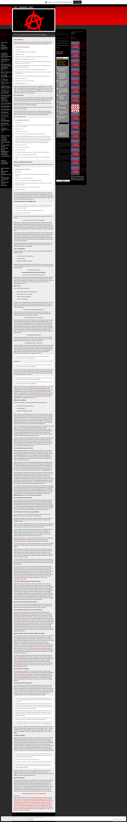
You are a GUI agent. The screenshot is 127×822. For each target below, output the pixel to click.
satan (50, 805)
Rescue (34, 805)
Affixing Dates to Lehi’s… (83, 47)
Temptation (50, 806)
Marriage (20, 803)
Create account (4, 42)
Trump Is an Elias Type (6, 109)
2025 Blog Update (4, 82)
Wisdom (41, 808)
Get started (77, 2)
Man (50, 802)
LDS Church (3, 137)
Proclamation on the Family (20, 579)
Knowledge (38, 802)
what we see (44, 607)
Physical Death (49, 803)
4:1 (27, 767)
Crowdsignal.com (62, 134)
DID (47, 799)
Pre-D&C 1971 (4, 140)
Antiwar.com (3, 160)
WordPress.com (4, 48)
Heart (21, 802)
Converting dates (4, 112)
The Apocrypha (4, 154)
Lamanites (43, 802)
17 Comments (27, 809)
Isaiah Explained (4, 152)
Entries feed (3, 45)
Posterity (15, 805)
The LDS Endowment (5, 155)
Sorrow (26, 806)
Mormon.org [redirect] (5, 135)
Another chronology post (6, 71)
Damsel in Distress (38, 799)
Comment (60, 160)
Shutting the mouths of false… (84, 100)
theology (15, 808)
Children (18, 799)
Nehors (29, 803)
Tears (36, 806)
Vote (62, 128)
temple (39, 806)
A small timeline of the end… (84, 55)
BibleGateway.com (5, 151)
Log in (2, 44)
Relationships (29, 805)
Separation (22, 806)
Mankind (15, 803)
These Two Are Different (6, 103)
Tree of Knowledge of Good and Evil (25, 808)
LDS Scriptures (4, 138)
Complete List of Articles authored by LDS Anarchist (34, 793)
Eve (22, 800)
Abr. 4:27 (38, 379)
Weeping (35, 808)
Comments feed (4, 47)
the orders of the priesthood (24, 675)
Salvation (46, 805)
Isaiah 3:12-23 (44, 674)
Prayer (19, 805)
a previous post (18, 671)
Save (15, 806)
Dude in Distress (17, 800)
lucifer (47, 802)
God (15, 802)
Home (15, 7)
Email (59, 147)
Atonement (41, 797)
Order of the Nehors (35, 803)
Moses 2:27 (33, 383)
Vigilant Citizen (4, 185)
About (31, 7)
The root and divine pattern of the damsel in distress (30, 34)
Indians (28, 802)
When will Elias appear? (6, 106)
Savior (18, 806)
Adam (29, 797)
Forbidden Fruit (43, 800)
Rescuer (38, 805)
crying (32, 799)
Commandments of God (26, 799)
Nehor (26, 803)
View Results (62, 133)
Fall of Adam (26, 800)
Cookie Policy (30, 819)
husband (24, 802)
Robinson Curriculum (5, 177)
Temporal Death (44, 806)
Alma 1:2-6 (48, 723)
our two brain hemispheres (40, 390)
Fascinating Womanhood (34, 800)
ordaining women (18, 661)
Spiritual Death (31, 806)
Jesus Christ (33, 802)
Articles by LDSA (59, 51)
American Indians (34, 797)
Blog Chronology (23, 7)
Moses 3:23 (33, 366)
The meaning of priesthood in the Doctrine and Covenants (6, 55)
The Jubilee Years (4, 79)
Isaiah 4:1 (39, 745)
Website (58, 154)
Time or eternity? (4, 115)
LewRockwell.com (4, 162)
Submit (63, 180)
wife (38, 808)
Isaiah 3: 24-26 (31, 745)
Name (59, 141)
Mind (23, 803)
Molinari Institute (4, 163)
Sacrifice (42, 805)
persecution (42, 803)
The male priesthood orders (20, 543)
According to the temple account (21, 42)
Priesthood (23, 805)
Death (44, 799)
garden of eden (50, 800)
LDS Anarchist (84, 43)
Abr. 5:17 (32, 358)
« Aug (57, 49)
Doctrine (50, 799)
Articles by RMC (59, 53)
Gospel (17, 802)
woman (45, 808)
